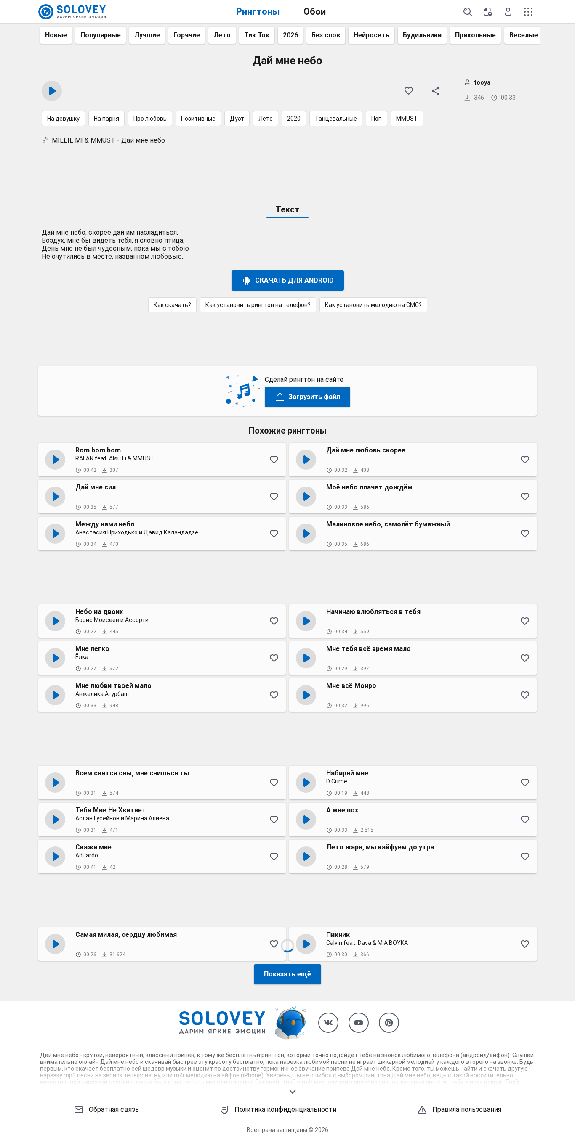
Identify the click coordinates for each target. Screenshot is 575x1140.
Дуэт (237, 118)
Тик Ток (256, 35)
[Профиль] (508, 12)
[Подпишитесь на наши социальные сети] (328, 1023)
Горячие (186, 35)
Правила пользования (466, 1110)
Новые (56, 35)
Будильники (422, 35)
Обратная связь (114, 1110)
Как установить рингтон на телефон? (258, 305)
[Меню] (528, 12)
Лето (222, 35)
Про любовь (150, 118)
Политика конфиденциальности (285, 1110)
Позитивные (198, 118)
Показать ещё (287, 974)
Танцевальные (336, 118)
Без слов (325, 35)
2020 (294, 118)
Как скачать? (172, 305)
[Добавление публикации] (488, 12)
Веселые (523, 35)
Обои (314, 11)
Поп (376, 118)
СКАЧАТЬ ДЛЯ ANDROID (294, 280)
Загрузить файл (314, 397)
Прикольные (475, 35)
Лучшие (147, 35)
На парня (106, 118)
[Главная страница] (72, 11)
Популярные (100, 35)
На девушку (63, 118)
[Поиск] (468, 12)
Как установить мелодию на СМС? (373, 305)
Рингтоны (258, 11)
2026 (290, 35)
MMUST (407, 118)
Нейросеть (371, 35)
